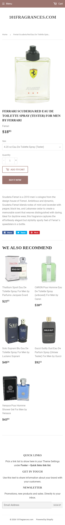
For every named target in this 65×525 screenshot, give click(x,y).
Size (4, 141)
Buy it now (15, 180)
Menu (9, 3)
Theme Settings (51, 461)
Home (4, 34)
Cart (60, 3)
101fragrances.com (32, 17)
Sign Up (57, 505)
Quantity (6, 155)
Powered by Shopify (44, 519)
